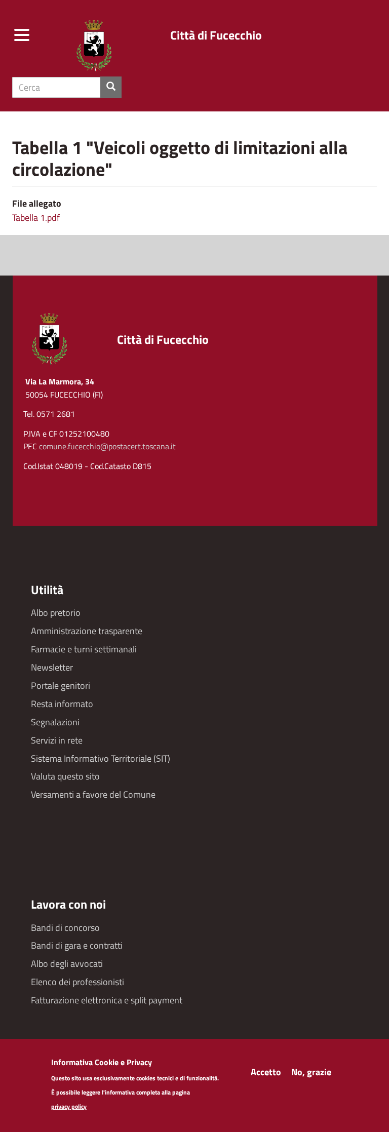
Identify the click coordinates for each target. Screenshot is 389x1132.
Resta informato (62, 704)
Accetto (266, 1072)
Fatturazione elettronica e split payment (106, 1000)
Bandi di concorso (65, 927)
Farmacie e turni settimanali (84, 649)
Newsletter (52, 667)
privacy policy (69, 1107)
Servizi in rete (57, 740)
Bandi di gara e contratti (77, 945)
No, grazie (311, 1072)
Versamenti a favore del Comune (93, 794)
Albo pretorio (56, 612)
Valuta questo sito (65, 776)
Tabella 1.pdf (36, 217)
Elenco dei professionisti (77, 982)
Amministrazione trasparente (86, 631)
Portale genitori (60, 685)
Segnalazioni (55, 722)
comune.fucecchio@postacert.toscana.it (107, 446)
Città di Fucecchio (216, 35)
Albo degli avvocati (67, 963)
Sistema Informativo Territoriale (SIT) (100, 758)
